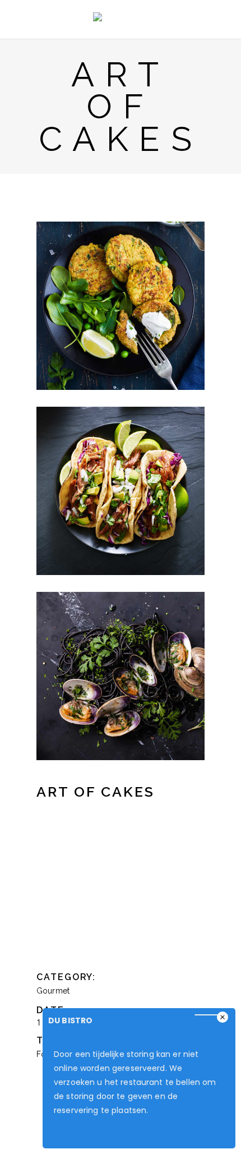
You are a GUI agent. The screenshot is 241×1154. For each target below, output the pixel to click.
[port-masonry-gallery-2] (120, 676)
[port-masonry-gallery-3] (120, 491)
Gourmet (52, 990)
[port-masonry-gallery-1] (120, 306)
